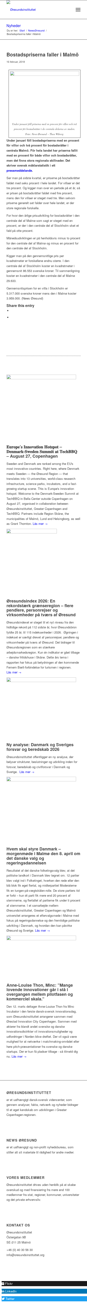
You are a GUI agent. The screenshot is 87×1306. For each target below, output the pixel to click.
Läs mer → (40, 523)
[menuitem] (67, 9)
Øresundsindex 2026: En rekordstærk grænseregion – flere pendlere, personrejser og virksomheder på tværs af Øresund (41, 608)
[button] (7, 1283)
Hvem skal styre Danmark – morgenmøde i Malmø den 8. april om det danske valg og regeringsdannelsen (43, 856)
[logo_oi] (36, 9)
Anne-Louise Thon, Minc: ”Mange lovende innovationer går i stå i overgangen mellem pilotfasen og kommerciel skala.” (39, 992)
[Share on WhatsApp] (12, 317)
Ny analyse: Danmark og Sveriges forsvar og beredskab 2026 (40, 747)
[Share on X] (12, 310)
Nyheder (13, 25)
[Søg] (67, 9)
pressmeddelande (19, 170)
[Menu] (78, 9)
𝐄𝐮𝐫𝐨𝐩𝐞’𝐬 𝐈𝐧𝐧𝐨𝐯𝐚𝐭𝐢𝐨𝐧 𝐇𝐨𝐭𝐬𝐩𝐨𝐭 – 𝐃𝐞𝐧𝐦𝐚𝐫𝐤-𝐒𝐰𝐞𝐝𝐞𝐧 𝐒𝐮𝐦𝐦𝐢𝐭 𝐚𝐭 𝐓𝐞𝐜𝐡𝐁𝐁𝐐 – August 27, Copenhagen (41, 451)
